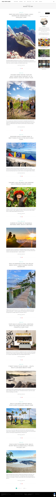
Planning (21, 1)
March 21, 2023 (21, 369)
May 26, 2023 (21, 226)
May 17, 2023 (21, 268)
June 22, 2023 (21, 185)
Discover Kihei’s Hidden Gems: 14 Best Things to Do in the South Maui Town (21, 138)
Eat (33, 1)
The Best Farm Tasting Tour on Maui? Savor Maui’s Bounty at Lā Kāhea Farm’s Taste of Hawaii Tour (21, 76)
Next (24, 488)
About (36, 1)
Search (39, 12)
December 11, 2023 (21, 79)
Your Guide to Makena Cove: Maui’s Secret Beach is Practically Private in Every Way (21, 446)
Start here (16, 1)
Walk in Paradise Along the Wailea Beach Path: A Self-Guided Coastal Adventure (21, 265)
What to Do (29, 1)
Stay (25, 1)
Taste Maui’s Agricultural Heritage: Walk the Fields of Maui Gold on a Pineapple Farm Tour (21, 326)
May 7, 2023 (21, 328)
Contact (40, 1)
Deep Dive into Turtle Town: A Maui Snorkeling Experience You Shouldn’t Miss (21, 16)
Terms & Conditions (28, 494)
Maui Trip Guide (6, 1)
